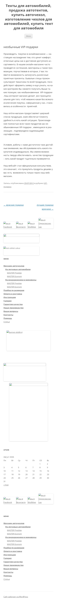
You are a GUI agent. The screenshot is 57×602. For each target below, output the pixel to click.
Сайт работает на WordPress (16, 596)
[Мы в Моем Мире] (33, 227)
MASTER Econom (14, 276)
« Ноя (6, 485)
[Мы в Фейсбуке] (10, 227)
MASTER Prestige (14, 273)
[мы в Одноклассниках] (46, 227)
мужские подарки (14, 205)
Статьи (7, 321)
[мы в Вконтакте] (22, 227)
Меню (28, 36)
